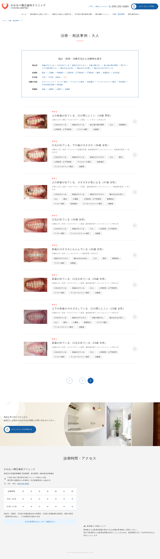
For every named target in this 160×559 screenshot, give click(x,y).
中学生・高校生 (54, 77)
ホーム (24, 14)
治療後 (67, 89)
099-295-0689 (120, 6)
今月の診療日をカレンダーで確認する (39, 522)
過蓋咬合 (106, 73)
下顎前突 (90, 73)
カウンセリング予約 (146, 6)
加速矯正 (90, 82)
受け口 (123, 65)
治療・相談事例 (119, 14)
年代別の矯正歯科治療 (83, 14)
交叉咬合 (116, 73)
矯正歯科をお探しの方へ (39, 14)
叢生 (43, 73)
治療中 (59, 89)
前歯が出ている (48, 65)
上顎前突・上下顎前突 (75, 73)
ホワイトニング (48, 82)
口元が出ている (63, 65)
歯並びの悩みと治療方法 (61, 14)
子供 (43, 77)
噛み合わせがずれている (103, 68)
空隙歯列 (60, 73)
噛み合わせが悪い (84, 68)
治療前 (51, 89)
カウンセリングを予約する (21, 429)
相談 (43, 89)
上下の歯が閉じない (50, 68)
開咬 (98, 73)
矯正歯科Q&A (133, 14)
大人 (65, 77)
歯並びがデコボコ (79, 65)
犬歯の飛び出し (95, 65)
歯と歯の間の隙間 (111, 65)
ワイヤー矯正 (62, 82)
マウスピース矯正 (77, 82)
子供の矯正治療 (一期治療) (52, 85)
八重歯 (51, 73)
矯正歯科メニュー (102, 14)
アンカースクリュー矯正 (106, 82)
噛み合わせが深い (67, 68)
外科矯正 (122, 82)
